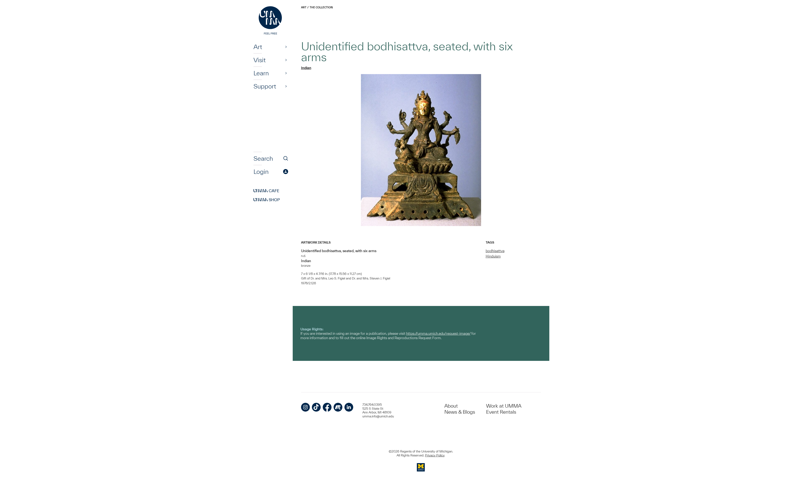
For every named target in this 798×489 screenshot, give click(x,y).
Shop (266, 199)
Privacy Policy (434, 455)
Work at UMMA (503, 406)
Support (264, 86)
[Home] (270, 20)
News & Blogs (459, 412)
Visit (259, 59)
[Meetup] (338, 407)
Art (257, 46)
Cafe (266, 190)
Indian (306, 68)
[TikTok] (316, 407)
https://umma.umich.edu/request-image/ (438, 333)
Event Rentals (501, 412)
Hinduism (493, 256)
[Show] (286, 47)
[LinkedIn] (348, 407)
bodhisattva (495, 251)
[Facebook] (327, 407)
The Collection (321, 7)
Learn (261, 73)
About (451, 406)
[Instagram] (305, 407)
